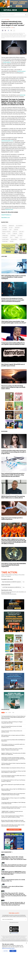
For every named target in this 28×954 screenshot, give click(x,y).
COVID (14, 34)
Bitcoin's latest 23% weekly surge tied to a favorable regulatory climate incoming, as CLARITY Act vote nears (13, 821)
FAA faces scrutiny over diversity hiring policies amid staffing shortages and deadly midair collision (13, 387)
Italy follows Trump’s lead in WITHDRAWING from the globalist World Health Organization (13, 565)
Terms (7, 936)
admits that (22, 95)
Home (2, 19)
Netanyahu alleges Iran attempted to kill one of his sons (13, 767)
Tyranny (16, 237)
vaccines (3, 37)
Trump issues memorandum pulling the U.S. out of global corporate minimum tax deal (13, 343)
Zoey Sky (8, 362)
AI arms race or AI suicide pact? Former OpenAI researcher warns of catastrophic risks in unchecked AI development (12, 300)
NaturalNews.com (5, 217)
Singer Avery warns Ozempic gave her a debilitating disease (12, 518)
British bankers (7, 62)
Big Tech (11, 227)
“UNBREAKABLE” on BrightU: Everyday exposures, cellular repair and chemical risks (12, 812)
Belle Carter (8, 384)
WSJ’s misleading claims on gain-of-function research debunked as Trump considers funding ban (13, 277)
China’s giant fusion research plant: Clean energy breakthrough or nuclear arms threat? (13, 322)
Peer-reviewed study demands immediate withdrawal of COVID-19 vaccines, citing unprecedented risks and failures (12, 475)
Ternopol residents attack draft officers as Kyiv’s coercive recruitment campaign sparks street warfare (13, 807)
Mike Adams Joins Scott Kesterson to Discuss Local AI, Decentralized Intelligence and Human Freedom (13, 865)
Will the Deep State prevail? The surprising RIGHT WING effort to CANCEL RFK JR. (13, 497)
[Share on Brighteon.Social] (2, 30)
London (25, 35)
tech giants (20, 235)
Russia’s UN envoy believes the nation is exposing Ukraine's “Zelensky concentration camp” (11, 749)
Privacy (4, 936)
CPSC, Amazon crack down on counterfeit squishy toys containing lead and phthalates (13, 745)
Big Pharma (7, 19)
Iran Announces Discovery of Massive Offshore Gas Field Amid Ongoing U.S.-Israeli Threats (13, 771)
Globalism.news (9, 209)
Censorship (6, 34)
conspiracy (10, 34)
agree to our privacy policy (8, 948)
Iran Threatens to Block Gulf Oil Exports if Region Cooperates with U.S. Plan (11, 722)
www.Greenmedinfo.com (7, 140)
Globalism (21, 35)
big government (16, 33)
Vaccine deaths (14, 239)
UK (20, 237)
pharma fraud (5, 235)
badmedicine (9, 33)
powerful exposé (21, 71)
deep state (11, 35)
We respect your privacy (14, 922)
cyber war (16, 34)
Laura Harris (9, 341)
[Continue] (25, 919)
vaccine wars (5, 241)
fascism (15, 35)
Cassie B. (8, 319)
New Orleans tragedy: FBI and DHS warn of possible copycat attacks (13, 365)
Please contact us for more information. (8, 593)
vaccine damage (5, 239)
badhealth (5, 33)
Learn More (5, 950)
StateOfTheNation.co (6, 214)
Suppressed (12, 235)
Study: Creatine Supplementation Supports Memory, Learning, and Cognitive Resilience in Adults (12, 816)
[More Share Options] (14, 30)
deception (7, 35)
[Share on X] (11, 30)
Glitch (18, 35)
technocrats (5, 237)
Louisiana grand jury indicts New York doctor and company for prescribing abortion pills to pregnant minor (13, 452)
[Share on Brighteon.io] (5, 30)
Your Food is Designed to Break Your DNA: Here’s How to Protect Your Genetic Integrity (13, 776)
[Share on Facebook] (8, 30)
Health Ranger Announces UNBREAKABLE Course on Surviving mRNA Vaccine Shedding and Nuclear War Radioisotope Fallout (13, 873)
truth (11, 237)
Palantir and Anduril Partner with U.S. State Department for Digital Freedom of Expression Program (13, 794)
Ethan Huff (8, 27)
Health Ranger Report (6, 852)
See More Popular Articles (14, 829)
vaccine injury (22, 239)
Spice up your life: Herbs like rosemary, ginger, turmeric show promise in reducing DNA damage (12, 825)
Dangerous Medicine (6, 231)
